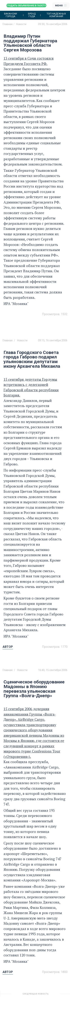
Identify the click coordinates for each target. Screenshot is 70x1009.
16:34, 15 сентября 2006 (52, 995)
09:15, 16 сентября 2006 (52, 340)
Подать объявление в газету (26, 5)
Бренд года (32, 15)
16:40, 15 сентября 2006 (52, 670)
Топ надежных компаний (56, 15)
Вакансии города (10, 15)
